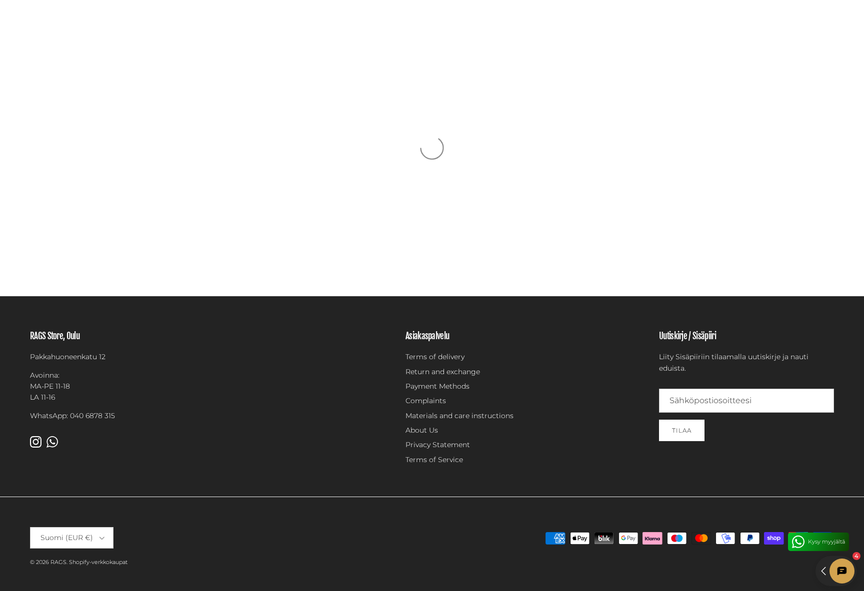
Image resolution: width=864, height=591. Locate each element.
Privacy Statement (438, 444)
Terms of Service (434, 459)
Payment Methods (438, 386)
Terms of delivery (435, 356)
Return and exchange (443, 371)
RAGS (58, 562)
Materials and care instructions (460, 415)
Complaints (426, 400)
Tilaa (682, 430)
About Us (422, 430)
